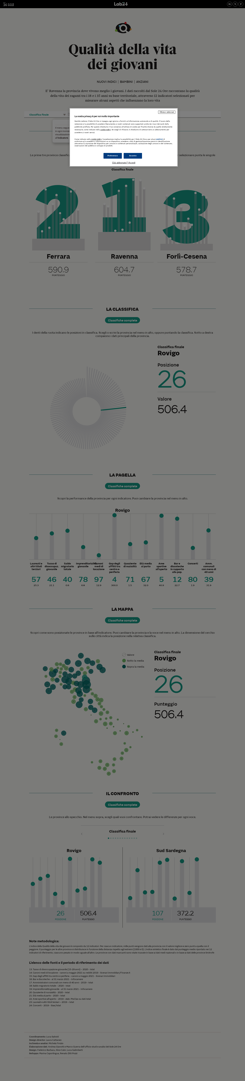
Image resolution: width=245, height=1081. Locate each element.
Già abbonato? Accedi (123, 162)
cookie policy (105, 130)
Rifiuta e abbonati (167, 112)
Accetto (133, 156)
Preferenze (113, 156)
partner (159, 139)
